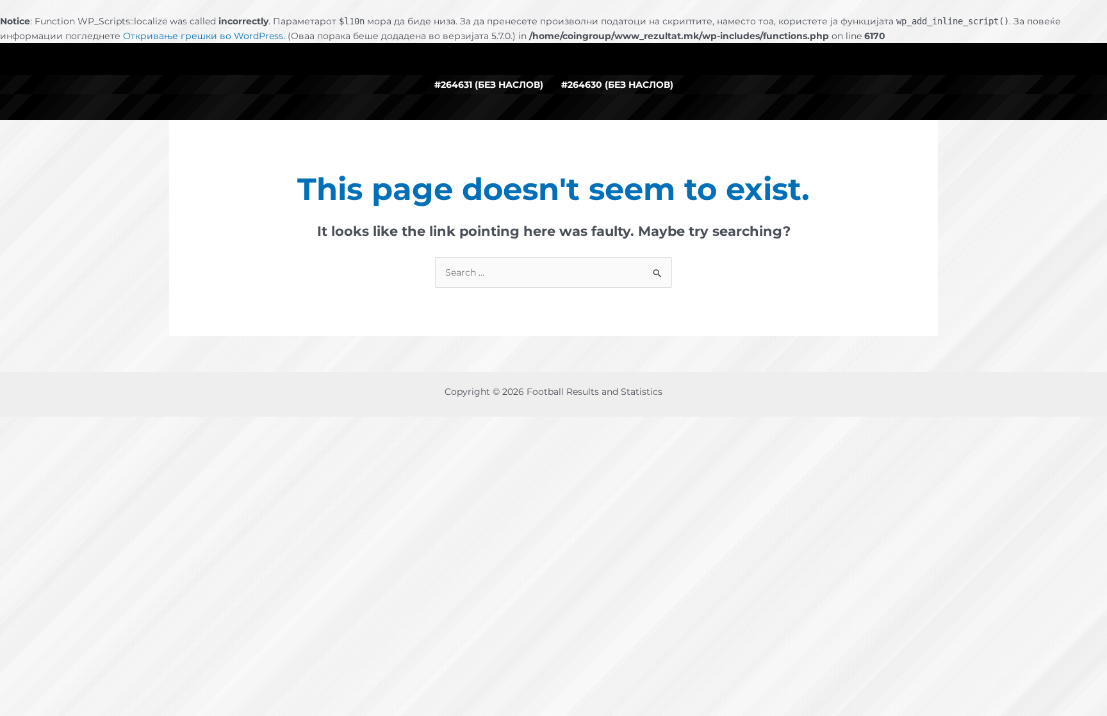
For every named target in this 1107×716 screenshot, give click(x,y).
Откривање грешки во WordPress (203, 36)
